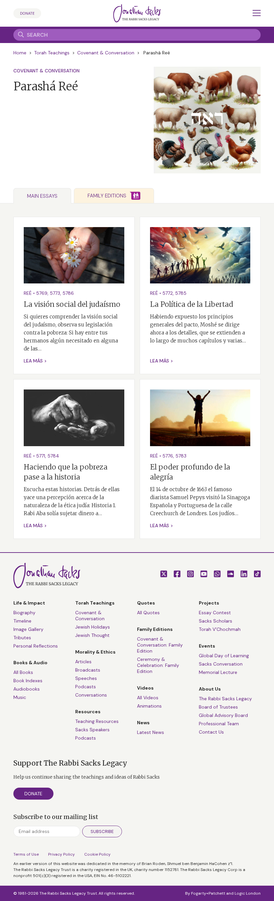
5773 (55, 293)
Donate (27, 13)
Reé (28, 293)
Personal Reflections (35, 646)
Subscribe (102, 831)
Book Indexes (27, 681)
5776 (167, 456)
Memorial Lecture (218, 672)
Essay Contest (215, 613)
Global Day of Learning (224, 656)
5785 (180, 293)
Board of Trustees (218, 707)
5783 (180, 456)
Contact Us (211, 732)
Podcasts (85, 687)
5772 (167, 293)
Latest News (150, 732)
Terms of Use (26, 854)
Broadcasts (87, 670)
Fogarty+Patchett (208, 893)
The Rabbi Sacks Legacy (225, 699)
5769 (41, 293)
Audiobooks (26, 689)
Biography (24, 613)
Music (19, 697)
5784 (53, 456)
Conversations (91, 695)
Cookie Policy (97, 854)
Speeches (86, 678)
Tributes (22, 638)
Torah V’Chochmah (220, 629)
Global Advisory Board (223, 715)
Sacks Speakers (92, 730)
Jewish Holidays (92, 627)
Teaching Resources (97, 721)
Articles (83, 662)
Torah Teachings (52, 53)
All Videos (147, 698)
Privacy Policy (61, 854)
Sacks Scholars (215, 621)
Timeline (22, 621)
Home (19, 53)
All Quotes (148, 613)
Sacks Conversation (221, 664)
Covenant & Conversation (105, 53)
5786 (68, 293)
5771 (40, 456)
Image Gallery (28, 629)
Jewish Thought (92, 635)
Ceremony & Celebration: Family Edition (158, 665)
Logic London (248, 893)
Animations (149, 706)
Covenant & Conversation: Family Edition (160, 645)
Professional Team (219, 724)
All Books (23, 672)
